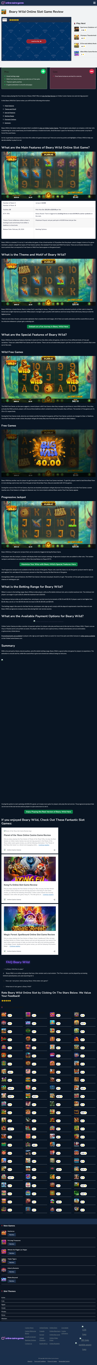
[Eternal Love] (28, 1122)
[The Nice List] (28, 1113)
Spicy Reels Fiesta (62, 1118)
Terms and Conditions (40, 1361)
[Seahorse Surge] (52, 1024)
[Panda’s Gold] (3, 1170)
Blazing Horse (85, 1037)
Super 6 (10, 1126)
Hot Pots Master (62, 1061)
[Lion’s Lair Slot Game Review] (52, 1178)
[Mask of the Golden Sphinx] (28, 1170)
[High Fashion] (28, 1105)
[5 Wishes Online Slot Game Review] (3, 1178)
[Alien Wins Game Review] (76, 55)
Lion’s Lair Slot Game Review (66, 1175)
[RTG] (4, 19)
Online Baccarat (54, 1334)
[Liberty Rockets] (3, 1024)
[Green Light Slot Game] (76, 1195)
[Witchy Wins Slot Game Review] (28, 1178)
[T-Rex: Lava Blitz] (28, 1040)
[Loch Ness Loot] (3, 1089)
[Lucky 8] (52, 1097)
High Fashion (36, 1102)
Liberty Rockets (13, 1021)
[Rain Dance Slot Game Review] (76, 1178)
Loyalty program (30, 1337)
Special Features (10, 112)
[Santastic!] (52, 1073)
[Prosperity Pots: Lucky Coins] (52, 1040)
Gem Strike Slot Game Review (66, 1199)
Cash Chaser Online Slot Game (18, 1142)
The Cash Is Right (62, 1126)
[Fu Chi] (3, 1154)
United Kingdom (42, 1339)
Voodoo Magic (61, 1102)
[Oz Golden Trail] (76, 1049)
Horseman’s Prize (38, 1053)
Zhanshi (83, 1118)
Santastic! (59, 1069)
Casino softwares (64, 1332)
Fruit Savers (36, 1085)
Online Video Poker (53, 1339)
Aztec (3, 1297)
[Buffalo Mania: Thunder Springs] (28, 1049)
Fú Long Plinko (13, 1053)
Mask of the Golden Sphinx (41, 1167)
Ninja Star (59, 1085)
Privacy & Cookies (52, 1361)
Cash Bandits (12, 1110)
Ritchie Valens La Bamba (64, 1150)
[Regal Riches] (3, 1097)
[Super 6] (3, 1130)
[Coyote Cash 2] (3, 1032)
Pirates (3, 1311)
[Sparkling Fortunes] (3, 1105)
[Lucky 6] (52, 1113)
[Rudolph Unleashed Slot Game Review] (3, 1195)
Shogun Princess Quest (40, 1069)
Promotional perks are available (11, 636)
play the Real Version (49, 96)
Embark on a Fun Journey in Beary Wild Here (48, 326)
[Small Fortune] (28, 1097)
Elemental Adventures (64, 1029)
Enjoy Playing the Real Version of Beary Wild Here (48, 811)
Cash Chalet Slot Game (16, 1183)
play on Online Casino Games (49, 128)
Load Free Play (35, 41)
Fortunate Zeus (85, 1053)
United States (43, 1328)
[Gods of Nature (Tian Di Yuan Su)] (28, 1162)
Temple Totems (13, 1061)
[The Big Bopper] (28, 1130)
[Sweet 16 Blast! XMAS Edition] (52, 1049)
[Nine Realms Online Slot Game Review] (76, 1211)
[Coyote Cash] (76, 1065)
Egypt (3, 1304)
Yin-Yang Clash (61, 1142)
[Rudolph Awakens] (76, 1170)
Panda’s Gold (12, 1167)
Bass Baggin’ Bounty (87, 1029)
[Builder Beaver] (28, 1081)
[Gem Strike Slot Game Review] (52, 1203)
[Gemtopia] (28, 1146)
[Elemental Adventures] (52, 1032)
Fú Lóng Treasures (38, 1012)
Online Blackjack (55, 1331)
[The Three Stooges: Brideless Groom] (76, 1081)
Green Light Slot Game (88, 1191)
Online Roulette (54, 1343)
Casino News (29, 1328)
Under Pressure (85, 1158)
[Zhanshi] (76, 1122)
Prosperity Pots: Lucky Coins (66, 1037)
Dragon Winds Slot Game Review (67, 1183)
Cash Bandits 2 (85, 1134)
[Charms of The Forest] (52, 1162)
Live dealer (64, 1328)
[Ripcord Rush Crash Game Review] (28, 1195)
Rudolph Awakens (86, 1167)
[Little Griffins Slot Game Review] (76, 1203)
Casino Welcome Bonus (30, 1332)
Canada (41, 1331)
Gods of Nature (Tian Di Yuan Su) (43, 1158)
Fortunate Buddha (14, 1199)
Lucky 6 (58, 1110)
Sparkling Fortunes (14, 1102)
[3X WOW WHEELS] (3, 1049)
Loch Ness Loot (13, 1085)
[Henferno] (3, 1016)
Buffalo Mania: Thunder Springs (43, 1045)
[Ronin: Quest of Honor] (28, 1203)
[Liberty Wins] (52, 1057)
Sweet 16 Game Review (40, 1134)
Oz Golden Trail (85, 1045)
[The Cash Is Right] (52, 1130)
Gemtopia (35, 1142)
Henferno (11, 1012)
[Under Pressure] (76, 1162)
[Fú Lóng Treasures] (28, 1016)
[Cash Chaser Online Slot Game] (3, 1146)
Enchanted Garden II (87, 1126)
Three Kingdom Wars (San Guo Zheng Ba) (22, 1158)
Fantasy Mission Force (40, 1150)
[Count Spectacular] (3, 1081)
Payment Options (10, 119)
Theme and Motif (10, 109)
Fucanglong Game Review (16, 1134)
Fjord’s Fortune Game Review (66, 1134)
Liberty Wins (60, 1053)
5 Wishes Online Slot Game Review (20, 1175)
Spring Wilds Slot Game (40, 1183)
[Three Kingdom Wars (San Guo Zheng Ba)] (3, 1162)
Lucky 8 (58, 1094)
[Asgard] (76, 1146)
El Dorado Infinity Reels (88, 43)
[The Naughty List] (76, 1105)
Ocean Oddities (86, 1085)
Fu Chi (10, 1150)
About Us (30, 1361)
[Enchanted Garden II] (76, 1130)
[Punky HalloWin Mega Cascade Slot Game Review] (3, 1211)
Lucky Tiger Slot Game (64, 1191)
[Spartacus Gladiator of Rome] (76, 31)
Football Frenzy (85, 1094)
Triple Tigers (84, 1012)
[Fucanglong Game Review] (3, 1138)
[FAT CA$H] (28, 1032)
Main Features (9, 106)
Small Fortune (36, 1094)
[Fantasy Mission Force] (28, 1154)
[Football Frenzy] (76, 1097)
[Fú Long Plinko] (3, 1057)
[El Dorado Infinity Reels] (76, 47)
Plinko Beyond (37, 1021)
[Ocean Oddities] (76, 1089)
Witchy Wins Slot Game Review (43, 1175)
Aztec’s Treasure (86, 1110)
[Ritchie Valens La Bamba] (52, 1154)
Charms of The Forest (63, 1158)
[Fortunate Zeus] (76, 1057)
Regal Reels (36, 1061)
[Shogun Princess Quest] (28, 1073)
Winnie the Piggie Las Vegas (65, 1012)
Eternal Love (36, 1118)
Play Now (11, 1234)
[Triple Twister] (3, 1073)
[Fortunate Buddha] (3, 1203)
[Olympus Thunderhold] (76, 39)
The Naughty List (86, 1102)
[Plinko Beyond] (28, 1024)
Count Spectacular (14, 1077)
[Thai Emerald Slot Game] (76, 1186)
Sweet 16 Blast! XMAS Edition (66, 1045)
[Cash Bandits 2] (76, 1138)
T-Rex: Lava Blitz (38, 1037)
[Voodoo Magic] (52, 1105)
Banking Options (30, 1340)
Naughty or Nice (86, 1069)
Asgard (82, 1142)
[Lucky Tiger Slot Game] (52, 1195)
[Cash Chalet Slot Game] (3, 1186)
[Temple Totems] (3, 1065)
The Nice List (36, 1110)
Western (4, 1318)
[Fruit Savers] (28, 1089)
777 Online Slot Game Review (66, 1167)
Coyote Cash (84, 1061)
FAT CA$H (35, 1029)
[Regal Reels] (28, 1065)
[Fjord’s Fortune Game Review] (52, 1138)
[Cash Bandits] (3, 1113)
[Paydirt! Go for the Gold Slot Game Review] (52, 1211)
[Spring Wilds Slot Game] (28, 1186)
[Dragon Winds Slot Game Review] (52, 1186)
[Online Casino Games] (12, 2)
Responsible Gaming (64, 1361)
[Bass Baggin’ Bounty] (76, 1032)
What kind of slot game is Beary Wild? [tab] (18, 987)
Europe (41, 1334)
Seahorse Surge (61, 1021)
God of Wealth (13, 1118)
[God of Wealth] (3, 1122)
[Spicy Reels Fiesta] (52, 1122)
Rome (3, 1315)
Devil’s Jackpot (13, 1037)
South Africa (43, 1343)
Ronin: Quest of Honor (40, 1199)
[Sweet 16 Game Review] (28, 1138)
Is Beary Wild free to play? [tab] (14, 969)
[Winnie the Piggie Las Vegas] (52, 1016)
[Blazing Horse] (76, 1040)
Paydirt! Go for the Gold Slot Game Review (71, 1207)
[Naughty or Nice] (76, 1073)
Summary (8, 123)
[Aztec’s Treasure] (76, 1113)
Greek (3, 1308)
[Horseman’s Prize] (28, 1057)
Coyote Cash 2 (13, 1029)
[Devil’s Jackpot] (3, 1040)
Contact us (28, 1343)
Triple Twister (13, 1069)
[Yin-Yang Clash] (52, 1146)
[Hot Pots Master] (52, 1065)
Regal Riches (12, 1094)
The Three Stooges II (63, 1077)
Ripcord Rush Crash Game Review (43, 1191)
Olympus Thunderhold (88, 35)
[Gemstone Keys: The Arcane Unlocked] (76, 1154)
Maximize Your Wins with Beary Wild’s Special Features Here (48, 564)
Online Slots (53, 1328)
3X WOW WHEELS (14, 1045)
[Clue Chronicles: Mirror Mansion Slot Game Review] (28, 1211)
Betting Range (9, 116)
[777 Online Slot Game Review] (52, 1170)
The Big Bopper (37, 1126)
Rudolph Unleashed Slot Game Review (21, 1191)
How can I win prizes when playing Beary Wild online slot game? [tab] (27, 981)
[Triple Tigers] (76, 1016)
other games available (88, 636)
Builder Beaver (37, 1077)
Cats (2, 1301)
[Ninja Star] (52, 1089)
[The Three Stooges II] (52, 1081)
